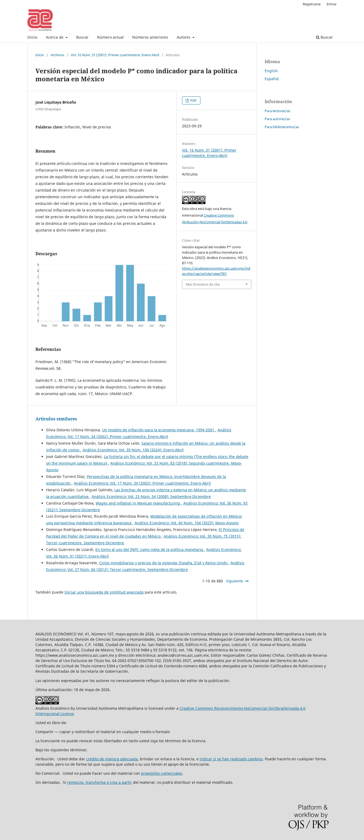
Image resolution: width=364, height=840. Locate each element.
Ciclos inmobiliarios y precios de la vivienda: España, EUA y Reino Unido (163, 562)
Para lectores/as (277, 110)
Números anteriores (150, 37)
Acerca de (55, 37)
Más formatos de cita (203, 284)
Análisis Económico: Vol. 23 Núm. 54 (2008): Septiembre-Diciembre (151, 496)
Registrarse (312, 4)
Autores (184, 37)
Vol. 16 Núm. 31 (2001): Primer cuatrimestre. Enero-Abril (115, 54)
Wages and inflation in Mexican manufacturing (138, 503)
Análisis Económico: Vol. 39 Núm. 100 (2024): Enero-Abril (133, 449)
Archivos (57, 54)
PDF (193, 100)
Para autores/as (277, 118)
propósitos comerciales (161, 773)
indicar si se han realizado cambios (231, 758)
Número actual (110, 37)
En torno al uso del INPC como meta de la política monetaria (149, 549)
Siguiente (234, 580)
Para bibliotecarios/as (282, 126)
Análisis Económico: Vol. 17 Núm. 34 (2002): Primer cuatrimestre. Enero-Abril (142, 483)
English (271, 70)
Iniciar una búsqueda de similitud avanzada (104, 592)
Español (272, 78)
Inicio (32, 37)
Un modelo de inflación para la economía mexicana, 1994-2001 (158, 429)
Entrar (332, 4)
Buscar (82, 37)
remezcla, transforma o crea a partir (99, 782)
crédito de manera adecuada (112, 758)
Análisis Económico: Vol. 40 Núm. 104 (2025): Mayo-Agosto (186, 522)
